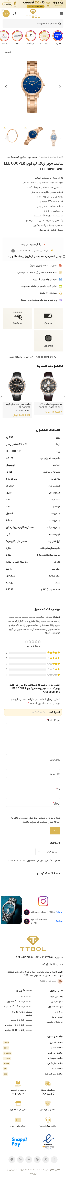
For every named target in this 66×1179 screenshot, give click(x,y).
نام (58, 789)
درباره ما (59, 1012)
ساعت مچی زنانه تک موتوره (23, 625)
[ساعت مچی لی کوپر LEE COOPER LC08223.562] (48, 387)
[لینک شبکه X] (45, 1159)
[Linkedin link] (28, 1159)
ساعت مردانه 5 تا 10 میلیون (18, 1006)
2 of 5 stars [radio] (41, 712)
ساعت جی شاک (33, 1053)
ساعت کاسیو (33, 1042)
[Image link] (33, 943)
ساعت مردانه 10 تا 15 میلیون (21, 1013)
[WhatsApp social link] (20, 1159)
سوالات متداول (55, 1006)
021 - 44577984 (24, 957)
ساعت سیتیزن (33, 1058)
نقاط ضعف (54, 774)
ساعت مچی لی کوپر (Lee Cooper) (21, 157)
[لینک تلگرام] (11, 1159)
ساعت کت (33, 1068)
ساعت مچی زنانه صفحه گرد (45, 629)
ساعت (53, 157)
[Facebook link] (54, 1159)
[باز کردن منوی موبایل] (61, 13)
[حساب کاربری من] (14, 13)
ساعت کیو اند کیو (33, 1074)
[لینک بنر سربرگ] (38, 4)
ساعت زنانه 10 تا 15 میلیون (18, 1030)
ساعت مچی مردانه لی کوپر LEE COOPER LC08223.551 (18, 407)
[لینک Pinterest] (37, 1159)
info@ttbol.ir (49, 964)
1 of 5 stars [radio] (43, 712)
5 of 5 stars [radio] (32, 712)
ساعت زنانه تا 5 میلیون (20, 1020)
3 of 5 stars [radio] (38, 712)
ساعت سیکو (33, 1047)
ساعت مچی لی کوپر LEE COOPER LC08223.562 (50, 406)
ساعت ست (26, 996)
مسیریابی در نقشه (48, 981)
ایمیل (56, 803)
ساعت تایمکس (33, 1063)
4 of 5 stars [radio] (35, 712)
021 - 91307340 (44, 957)
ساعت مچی (29, 617)
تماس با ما (57, 1017)
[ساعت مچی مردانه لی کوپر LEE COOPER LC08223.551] (17, 387)
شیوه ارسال (57, 1001)
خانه (61, 157)
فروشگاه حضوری (54, 1022)
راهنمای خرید (56, 996)
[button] (60, 86)
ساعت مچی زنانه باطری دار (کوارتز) (34, 621)
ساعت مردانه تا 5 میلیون (19, 1001)
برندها (44, 157)
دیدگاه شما (53, 720)
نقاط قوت (55, 760)
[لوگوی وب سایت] (33, 13)
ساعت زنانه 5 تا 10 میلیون (18, 1025)
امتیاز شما (54, 712)
